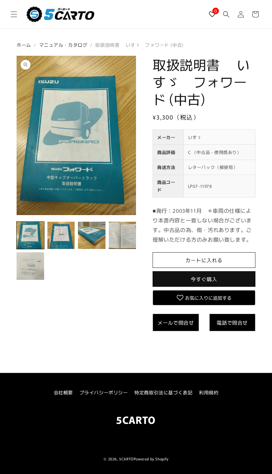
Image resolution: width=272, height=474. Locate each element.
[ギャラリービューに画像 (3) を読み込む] (91, 235)
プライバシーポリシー (104, 392)
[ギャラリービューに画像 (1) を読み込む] (30, 235)
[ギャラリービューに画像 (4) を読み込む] (122, 235)
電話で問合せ (232, 322)
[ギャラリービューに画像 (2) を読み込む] (61, 235)
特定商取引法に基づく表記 (163, 392)
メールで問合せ (176, 322)
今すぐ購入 (204, 279)
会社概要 (63, 392)
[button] (14, 14)
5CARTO (126, 458)
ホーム (24, 44)
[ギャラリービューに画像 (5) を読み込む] (30, 266)
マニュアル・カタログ (63, 44)
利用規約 (208, 392)
